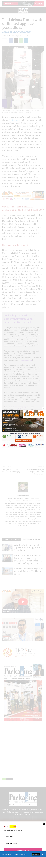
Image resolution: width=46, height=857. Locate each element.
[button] (23, 854)
